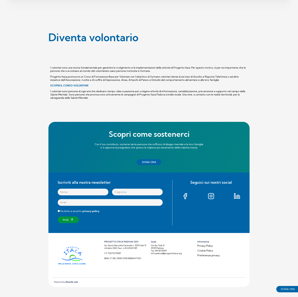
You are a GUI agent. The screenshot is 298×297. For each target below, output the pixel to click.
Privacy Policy (205, 245)
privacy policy (90, 211)
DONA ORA (149, 162)
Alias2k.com (71, 282)
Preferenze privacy (208, 255)
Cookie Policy (205, 250)
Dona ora (288, 289)
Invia (65, 219)
